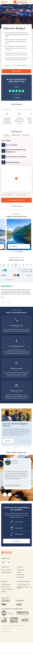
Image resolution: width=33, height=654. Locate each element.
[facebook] (9, 562)
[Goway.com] (4, 2)
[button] (16, 179)
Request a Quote (22, 2)
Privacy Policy (5, 586)
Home (3, 11)
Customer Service (6, 570)
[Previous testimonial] (5, 495)
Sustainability (20, 577)
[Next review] (8, 302)
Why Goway (20, 570)
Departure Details (17, 206)
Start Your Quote (16, 71)
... (6, 11)
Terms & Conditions (7, 589)
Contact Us (8, 440)
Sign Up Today (16, 541)
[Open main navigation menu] (30, 2)
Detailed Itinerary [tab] (16, 135)
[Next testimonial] (10, 495)
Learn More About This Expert (12, 479)
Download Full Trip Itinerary (17, 200)
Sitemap (3, 591)
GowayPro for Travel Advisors (23, 587)
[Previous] (23, 441)
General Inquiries (6, 572)
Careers (19, 572)
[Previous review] (3, 302)
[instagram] (3, 562)
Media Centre (21, 574)
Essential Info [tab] (26, 135)
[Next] (28, 441)
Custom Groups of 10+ (23, 584)
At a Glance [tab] (7, 135)
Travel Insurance (6, 584)
